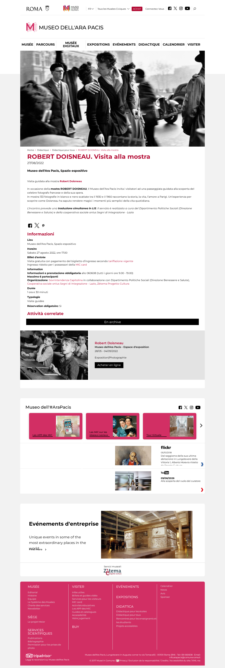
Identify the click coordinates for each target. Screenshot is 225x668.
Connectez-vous (154, 8)
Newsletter (34, 608)
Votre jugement (81, 618)
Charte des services (39, 605)
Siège (32, 617)
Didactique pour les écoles (131, 611)
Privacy (123, 660)
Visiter (194, 44)
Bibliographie (36, 641)
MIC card (81, 264)
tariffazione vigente (120, 261)
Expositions (98, 44)
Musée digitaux (71, 44)
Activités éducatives (83, 605)
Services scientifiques (40, 632)
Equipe (32, 598)
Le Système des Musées (41, 602)
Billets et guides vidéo (84, 595)
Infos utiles (78, 592)
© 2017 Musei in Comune (102, 660)
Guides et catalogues (84, 611)
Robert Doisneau (71, 181)
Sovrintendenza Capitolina (66, 280)
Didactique (149, 44)
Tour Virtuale (153, 435)
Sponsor (165, 596)
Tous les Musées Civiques (112, 8)
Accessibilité (79, 615)
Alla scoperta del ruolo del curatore (181, 481)
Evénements (124, 44)
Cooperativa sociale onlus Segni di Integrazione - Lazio (61, 283)
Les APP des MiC (42, 435)
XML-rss (196, 660)
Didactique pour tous (63, 150)
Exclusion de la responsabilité (144, 660)
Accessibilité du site (180, 660)
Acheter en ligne (109, 365)
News (163, 589)
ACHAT (137, 8)
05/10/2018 (179, 459)
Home (30, 150)
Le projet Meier (36, 621)
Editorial (33, 592)
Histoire (32, 595)
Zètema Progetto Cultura (113, 283)
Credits (164, 660)
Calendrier (174, 44)
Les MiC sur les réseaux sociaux (98, 433)
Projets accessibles (126, 626)
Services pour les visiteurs (86, 598)
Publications (35, 638)
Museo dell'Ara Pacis (71, 27)
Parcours (45, 44)
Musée (27, 44)
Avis (162, 593)
